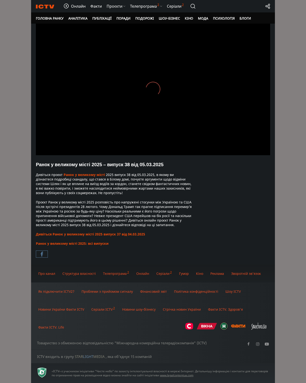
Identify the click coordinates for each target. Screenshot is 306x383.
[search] (193, 6)
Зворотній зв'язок (246, 273)
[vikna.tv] (207, 328)
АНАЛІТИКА (77, 18)
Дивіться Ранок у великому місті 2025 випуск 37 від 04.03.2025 (90, 234)
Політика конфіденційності (196, 291)
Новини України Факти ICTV (61, 309)
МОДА (203, 18)
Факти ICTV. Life (51, 327)
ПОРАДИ (123, 18)
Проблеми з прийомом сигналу (107, 291)
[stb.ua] (189, 328)
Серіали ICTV (102, 309)
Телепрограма (115, 273)
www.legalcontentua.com (176, 375)
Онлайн (142, 273)
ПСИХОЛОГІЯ (224, 18)
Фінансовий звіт (153, 291)
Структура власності (79, 273)
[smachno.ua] (259, 328)
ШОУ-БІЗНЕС (169, 18)
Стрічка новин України (182, 309)
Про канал (46, 273)
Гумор (184, 273)
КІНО (189, 18)
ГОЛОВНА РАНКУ (50, 18)
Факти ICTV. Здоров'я (225, 309)
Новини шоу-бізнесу (139, 309)
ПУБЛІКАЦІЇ (102, 18)
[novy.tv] (224, 328)
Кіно (199, 273)
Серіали (162, 273)
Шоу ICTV (233, 291)
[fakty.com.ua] (238, 328)
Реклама (217, 273)
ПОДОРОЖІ (144, 18)
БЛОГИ (245, 18)
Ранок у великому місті (84, 174)
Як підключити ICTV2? (56, 291)
